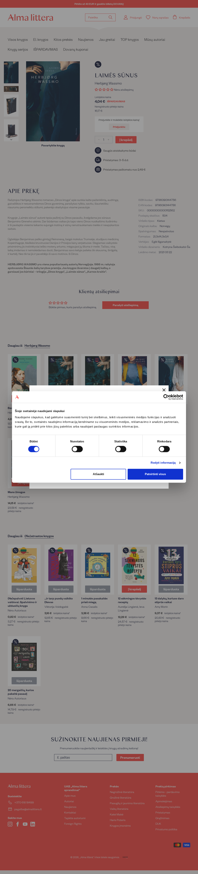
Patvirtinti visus (155, 474)
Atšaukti (98, 474)
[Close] (164, 390)
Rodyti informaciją (163, 462)
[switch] (77, 449)
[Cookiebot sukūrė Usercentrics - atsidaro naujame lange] (166, 397)
